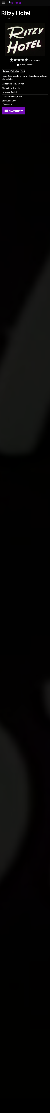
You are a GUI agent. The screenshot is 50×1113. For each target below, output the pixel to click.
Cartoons (6, 71)
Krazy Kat (19, 84)
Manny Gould (16, 96)
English (14, 92)
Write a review (26, 64)
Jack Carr (11, 100)
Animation (15, 71)
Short (23, 71)
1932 (3, 18)
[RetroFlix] (19, 3)
